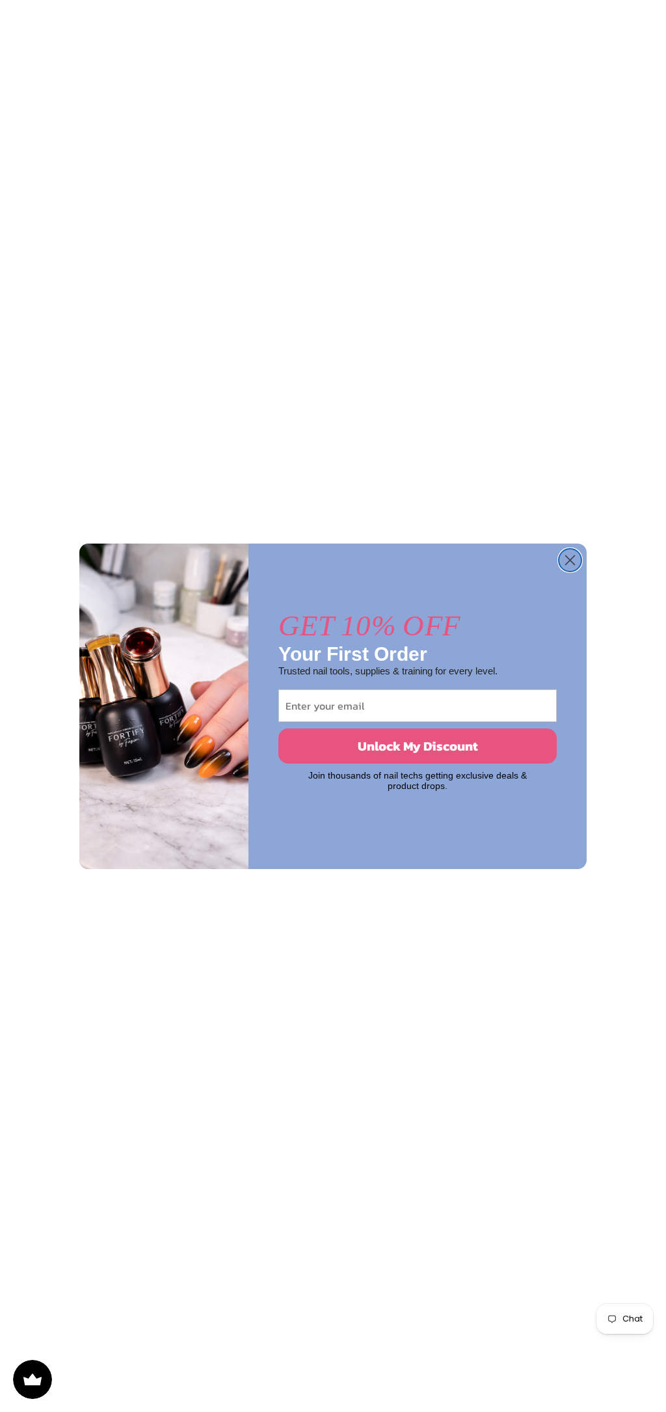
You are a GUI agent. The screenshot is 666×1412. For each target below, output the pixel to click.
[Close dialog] (570, 560)
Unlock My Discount (418, 746)
